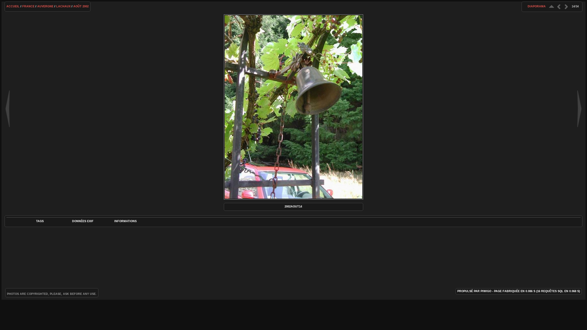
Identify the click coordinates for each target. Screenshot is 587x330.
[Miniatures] (551, 6)
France (28, 6)
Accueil (13, 6)
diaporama (537, 6)
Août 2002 (81, 6)
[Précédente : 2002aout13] (559, 6)
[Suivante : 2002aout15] (566, 6)
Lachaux (63, 6)
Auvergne (45, 6)
